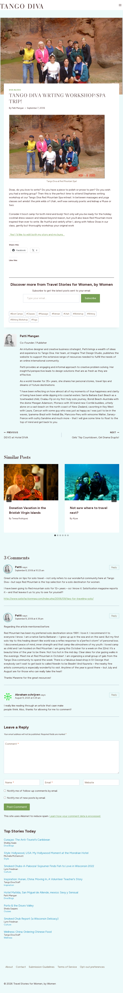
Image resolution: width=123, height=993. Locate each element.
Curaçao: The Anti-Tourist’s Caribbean (27, 839)
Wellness (8, 937)
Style (6, 858)
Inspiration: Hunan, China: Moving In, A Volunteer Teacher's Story (43, 879)
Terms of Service (67, 966)
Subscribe (90, 298)
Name (9, 782)
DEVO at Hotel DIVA (16, 435)
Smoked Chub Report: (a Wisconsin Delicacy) (31, 918)
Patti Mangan (18, 108)
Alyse (75, 518)
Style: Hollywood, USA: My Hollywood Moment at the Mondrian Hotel (46, 853)
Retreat (56, 314)
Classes (30, 314)
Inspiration (9, 885)
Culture (7, 872)
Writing (91, 314)
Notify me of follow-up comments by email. (32, 790)
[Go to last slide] (9, 498)
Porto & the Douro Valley (19, 905)
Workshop (78, 314)
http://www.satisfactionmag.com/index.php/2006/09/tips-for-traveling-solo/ (49, 598)
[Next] (114, 498)
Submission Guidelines (41, 966)
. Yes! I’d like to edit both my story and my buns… (37, 234)
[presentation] (31, 482)
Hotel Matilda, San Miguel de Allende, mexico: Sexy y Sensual (41, 892)
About (9, 966)
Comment (12, 743)
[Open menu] (120, 5)
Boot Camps (16, 314)
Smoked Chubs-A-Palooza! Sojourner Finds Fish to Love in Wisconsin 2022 (49, 866)
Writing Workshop (19, 320)
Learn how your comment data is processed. (75, 816)
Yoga (34, 320)
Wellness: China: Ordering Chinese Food (28, 931)
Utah (66, 314)
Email (49, 782)
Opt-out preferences (92, 966)
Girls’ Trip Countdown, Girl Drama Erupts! (95, 435)
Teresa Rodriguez (20, 518)
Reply (114, 567)
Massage (43, 314)
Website (89, 782)
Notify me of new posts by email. (26, 797)
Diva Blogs (15, 90)
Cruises (7, 911)
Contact (21, 966)
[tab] (55, 535)
